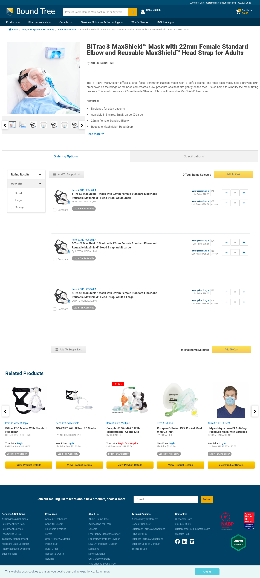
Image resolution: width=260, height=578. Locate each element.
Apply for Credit (54, 524)
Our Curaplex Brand (99, 558)
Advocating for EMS (99, 524)
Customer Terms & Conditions (148, 529)
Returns (49, 558)
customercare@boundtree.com (221, 3)
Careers (92, 529)
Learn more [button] (103, 571)
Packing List (51, 543)
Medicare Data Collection (16, 543)
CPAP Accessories (67, 29)
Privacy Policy (139, 533)
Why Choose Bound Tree (102, 563)
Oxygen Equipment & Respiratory (38, 29)
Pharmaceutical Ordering (16, 548)
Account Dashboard (56, 519)
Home (15, 29)
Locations (93, 548)
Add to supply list (68, 174)
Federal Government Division (104, 538)
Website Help (182, 533)
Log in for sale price (128, 443)
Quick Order (51, 548)
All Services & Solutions (15, 519)
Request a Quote (54, 553)
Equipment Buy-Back (13, 524)
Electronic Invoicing (55, 529)
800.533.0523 (244, 3)
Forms (48, 533)
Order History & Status (57, 538)
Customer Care (183, 519)
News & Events (96, 553)
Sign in (157, 9)
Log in (206, 191)
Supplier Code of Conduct (146, 543)
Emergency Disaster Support (104, 533)
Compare (63, 209)
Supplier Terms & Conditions (147, 538)
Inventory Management (15, 538)
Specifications (194, 156)
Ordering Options (66, 156)
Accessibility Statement (145, 519)
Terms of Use (139, 548)
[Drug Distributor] (227, 521)
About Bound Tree (98, 519)
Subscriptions (9, 553)
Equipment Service (12, 529)
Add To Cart (233, 174)
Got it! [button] (207, 571)
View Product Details (28, 465)
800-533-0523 (183, 524)
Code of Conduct (141, 524)
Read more (94, 134)
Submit (207, 499)
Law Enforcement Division (102, 543)
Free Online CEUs (11, 533)
